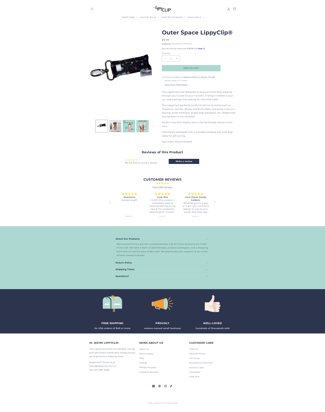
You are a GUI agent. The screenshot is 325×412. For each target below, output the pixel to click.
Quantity (166, 53)
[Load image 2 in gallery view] (115, 126)
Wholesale (194, 372)
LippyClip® (157, 403)
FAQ (141, 358)
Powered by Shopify (170, 403)
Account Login (196, 367)
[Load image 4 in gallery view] (142, 126)
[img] (162, 183)
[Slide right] (152, 126)
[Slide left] (92, 126)
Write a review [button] (184, 161)
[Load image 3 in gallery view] (129, 126)
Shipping (166, 44)
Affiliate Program (148, 367)
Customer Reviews (148, 372)
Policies (143, 363)
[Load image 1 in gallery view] (101, 126)
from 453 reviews (162, 187)
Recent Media (146, 354)
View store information (176, 84)
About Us (144, 349)
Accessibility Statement (201, 363)
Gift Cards (194, 358)
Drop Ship (194, 377)
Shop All (193, 349)
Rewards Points (197, 354)
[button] (92, 9)
